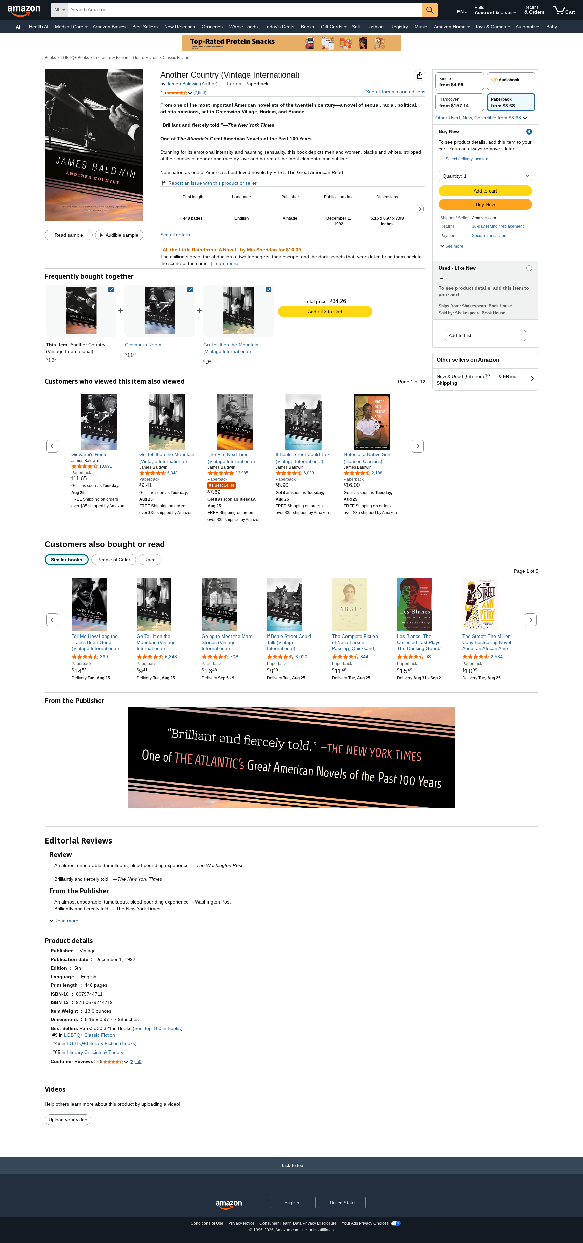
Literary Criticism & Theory (95, 1052)
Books (307, 26)
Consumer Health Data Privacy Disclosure (298, 1223)
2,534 (497, 656)
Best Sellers (145, 26)
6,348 (171, 656)
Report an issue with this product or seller (212, 183)
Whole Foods (243, 26)
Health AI (38, 26)
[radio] (460, 81)
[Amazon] (24, 10)
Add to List (460, 335)
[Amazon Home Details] (468, 27)
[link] (160, 310)
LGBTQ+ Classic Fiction (89, 1035)
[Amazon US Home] (229, 1205)
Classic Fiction (176, 57)
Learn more (225, 263)
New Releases (179, 26)
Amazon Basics (109, 26)
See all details (175, 234)
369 (104, 656)
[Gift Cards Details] (345, 27)
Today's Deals (279, 26)
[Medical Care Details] (86, 27)
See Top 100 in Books (157, 1028)
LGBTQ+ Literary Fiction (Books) (102, 1043)
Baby (551, 26)
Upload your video (68, 1119)
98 (428, 656)
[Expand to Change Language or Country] (465, 12)
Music (421, 26)
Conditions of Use (207, 1223)
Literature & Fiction (111, 57)
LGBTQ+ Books (75, 57)
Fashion (375, 26)
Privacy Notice (241, 1223)
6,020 (301, 656)
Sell (356, 26)
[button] (15, 26)
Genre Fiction (145, 57)
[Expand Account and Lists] (514, 13)
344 (364, 656)
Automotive (527, 26)
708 (234, 656)
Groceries (212, 26)
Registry (399, 26)
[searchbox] (245, 10)
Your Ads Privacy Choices (365, 1223)
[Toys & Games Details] (509, 27)
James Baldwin (183, 83)
